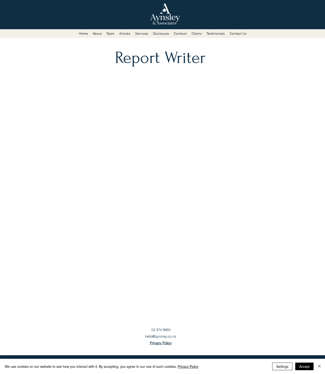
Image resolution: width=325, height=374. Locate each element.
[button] (125, 33)
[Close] (319, 366)
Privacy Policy (188, 366)
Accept (304, 366)
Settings (282, 366)
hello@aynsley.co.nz (160, 336)
